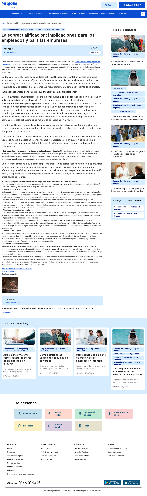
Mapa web (11, 470)
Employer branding (35, 14)
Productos (123, 14)
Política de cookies (14, 467)
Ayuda (9, 448)
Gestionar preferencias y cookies (20, 474)
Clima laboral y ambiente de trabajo (50, 29)
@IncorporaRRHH (9, 271)
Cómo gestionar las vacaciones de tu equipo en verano (127, 62)
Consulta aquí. (7, 312)
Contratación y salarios (57, 14)
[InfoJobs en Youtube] (39, 483)
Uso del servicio (13, 463)
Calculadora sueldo (78, 14)
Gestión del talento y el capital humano (18, 29)
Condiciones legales (15, 456)
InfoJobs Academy (81, 452)
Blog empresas (80, 459)
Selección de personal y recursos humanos (127, 363)
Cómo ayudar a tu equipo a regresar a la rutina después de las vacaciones (128, 153)
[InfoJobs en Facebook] (30, 483)
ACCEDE (109, 5)
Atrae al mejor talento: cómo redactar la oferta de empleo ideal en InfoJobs (17, 359)
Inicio (3, 23)
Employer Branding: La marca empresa (53, 349)
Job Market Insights (80, 491)
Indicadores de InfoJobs (117, 448)
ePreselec (66, 491)
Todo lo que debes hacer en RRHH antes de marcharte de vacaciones (127, 118)
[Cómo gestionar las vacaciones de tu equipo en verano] (55, 344)
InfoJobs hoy (46, 448)
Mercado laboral (107, 14)
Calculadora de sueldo (121, 413)
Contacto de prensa (116, 456)
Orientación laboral (81, 456)
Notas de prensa (114, 452)
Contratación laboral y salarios (126, 354)
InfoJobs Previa (47, 459)
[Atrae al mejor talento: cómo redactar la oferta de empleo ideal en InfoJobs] (19, 344)
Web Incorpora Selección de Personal (17, 269)
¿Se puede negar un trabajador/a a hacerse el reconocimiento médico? (127, 189)
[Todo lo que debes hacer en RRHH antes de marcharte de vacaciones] (128, 344)
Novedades (93, 14)
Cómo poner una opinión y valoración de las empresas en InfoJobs (91, 357)
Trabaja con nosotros (49, 452)
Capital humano (119, 89)
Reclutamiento (16, 14)
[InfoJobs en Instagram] (21, 483)
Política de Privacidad (15, 459)
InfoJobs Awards (81, 448)
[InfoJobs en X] (34, 483)
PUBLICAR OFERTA (132, 5)
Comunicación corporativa (124, 112)
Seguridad (11, 452)
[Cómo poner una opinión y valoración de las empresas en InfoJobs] (91, 344)
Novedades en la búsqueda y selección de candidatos (16, 349)
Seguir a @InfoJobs (10, 52)
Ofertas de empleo (48, 456)
